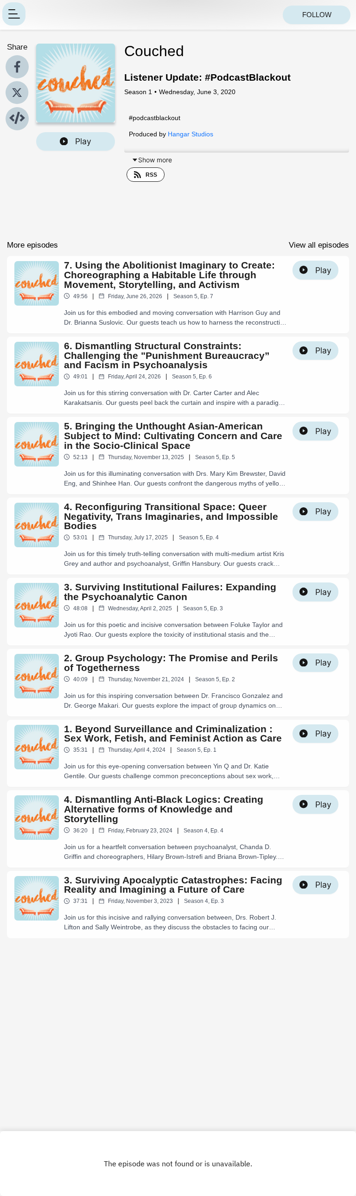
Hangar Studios (190, 134)
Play (83, 141)
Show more (155, 160)
